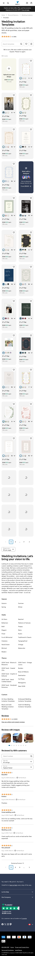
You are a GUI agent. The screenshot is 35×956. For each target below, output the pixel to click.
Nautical (21, 619)
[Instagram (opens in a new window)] (8, 924)
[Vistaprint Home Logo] (17, 3)
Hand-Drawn (6, 644)
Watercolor (21, 648)
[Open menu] (4, 3)
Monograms (22, 682)
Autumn (4, 603)
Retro (20, 630)
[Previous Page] (6, 542)
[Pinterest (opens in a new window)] (11, 924)
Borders (20, 668)
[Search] (31, 756)
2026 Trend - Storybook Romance (9, 686)
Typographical (22, 641)
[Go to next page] (29, 867)
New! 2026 (21, 686)
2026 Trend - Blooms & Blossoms (9, 663)
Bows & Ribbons (23, 672)
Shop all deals (25, 10)
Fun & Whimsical (7, 637)
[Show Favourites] (26, 44)
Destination (21, 675)
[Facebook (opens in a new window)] (3, 924)
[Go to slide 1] (9, 745)
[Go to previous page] (6, 867)
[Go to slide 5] (14, 745)
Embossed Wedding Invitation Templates (24, 700)
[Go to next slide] (32, 738)
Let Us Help (5, 892)
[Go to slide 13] (23, 745)
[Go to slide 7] (16, 745)
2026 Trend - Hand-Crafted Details (8, 680)
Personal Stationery (13, 15)
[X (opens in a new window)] (5, 924)
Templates (6, 17)
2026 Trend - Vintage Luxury (25, 663)
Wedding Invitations (27, 15)
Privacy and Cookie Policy (22, 947)
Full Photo (21, 679)
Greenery (4, 641)
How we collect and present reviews (13, 722)
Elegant (4, 630)
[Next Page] (29, 542)
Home (3, 15)
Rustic (20, 634)
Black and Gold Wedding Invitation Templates (8, 707)
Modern (4, 652)
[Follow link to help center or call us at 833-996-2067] (27, 3)
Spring (4, 607)
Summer (21, 603)
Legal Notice (18, 950)
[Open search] (8, 3)
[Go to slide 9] (19, 745)
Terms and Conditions (8, 950)
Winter (20, 607)
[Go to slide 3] (11, 745)
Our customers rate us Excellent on (14, 918)
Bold (3, 626)
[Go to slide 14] (25, 745)
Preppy (20, 626)
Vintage (20, 644)
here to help (13, 885)
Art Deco (4, 619)
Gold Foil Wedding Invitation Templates (24, 706)
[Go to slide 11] (21, 745)
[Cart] (31, 3)
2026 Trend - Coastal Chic (8, 669)
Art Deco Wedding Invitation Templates (8, 700)
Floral (3, 634)
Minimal (4, 648)
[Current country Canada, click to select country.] (30, 924)
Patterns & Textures (24, 623)
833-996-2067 (5, 947)
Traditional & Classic (24, 637)
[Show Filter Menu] (31, 44)
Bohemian (5, 623)
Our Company (6, 897)
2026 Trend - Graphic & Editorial (9, 675)
